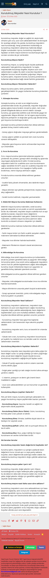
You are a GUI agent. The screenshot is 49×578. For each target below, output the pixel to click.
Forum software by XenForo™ (18, 538)
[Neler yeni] (42, 4)
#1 (47, 29)
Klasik (5, 531)
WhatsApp (30, 547)
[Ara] (46, 4)
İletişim (4, 534)
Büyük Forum (19, 540)
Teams (41, 547)
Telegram (24, 552)
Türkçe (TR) (14, 531)
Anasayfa (37, 534)
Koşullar (11, 534)
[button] (2, 4)
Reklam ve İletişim (13, 547)
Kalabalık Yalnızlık (7, 540)
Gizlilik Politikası (20, 534)
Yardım (30, 534)
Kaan (4, 16)
